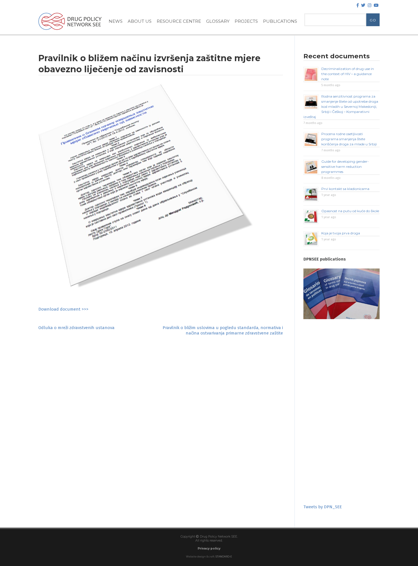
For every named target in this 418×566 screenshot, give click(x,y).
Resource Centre (179, 21)
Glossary (217, 21)
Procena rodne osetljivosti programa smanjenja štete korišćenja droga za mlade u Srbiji (349, 139)
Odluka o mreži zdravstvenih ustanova (76, 327)
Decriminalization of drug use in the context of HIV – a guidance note (347, 74)
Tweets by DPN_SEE (322, 506)
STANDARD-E (224, 556)
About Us (140, 21)
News (116, 21)
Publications (280, 21)
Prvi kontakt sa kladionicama (345, 189)
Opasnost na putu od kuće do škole (350, 211)
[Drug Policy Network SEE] (70, 31)
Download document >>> (63, 309)
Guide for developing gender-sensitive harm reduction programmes (345, 166)
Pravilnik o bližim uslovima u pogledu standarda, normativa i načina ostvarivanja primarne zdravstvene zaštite (223, 330)
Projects (246, 21)
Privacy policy (209, 548)
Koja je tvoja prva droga (340, 233)
